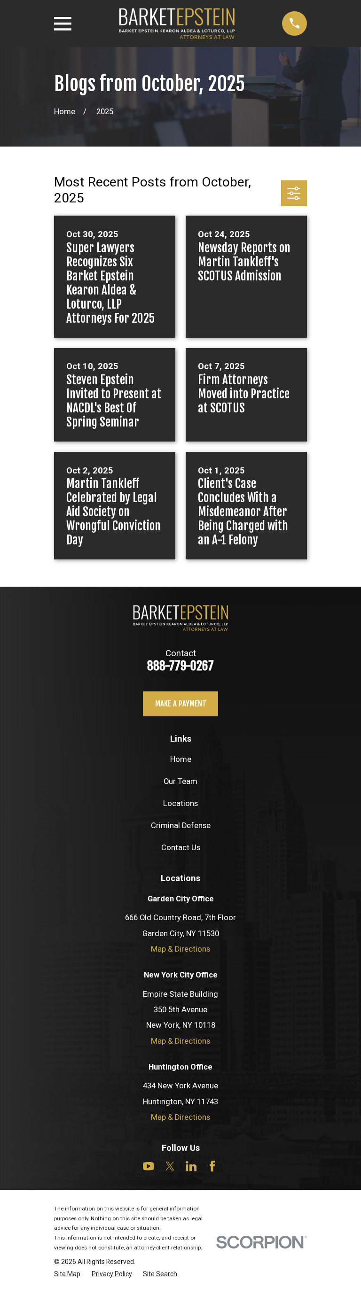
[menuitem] (67, 1274)
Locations (180, 803)
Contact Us (180, 847)
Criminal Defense (181, 825)
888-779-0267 (180, 666)
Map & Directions (180, 949)
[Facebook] (212, 1166)
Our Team (180, 781)
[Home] (177, 23)
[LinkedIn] (191, 1166)
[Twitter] (170, 1166)
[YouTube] (148, 1166)
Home (180, 759)
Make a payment (180, 703)
